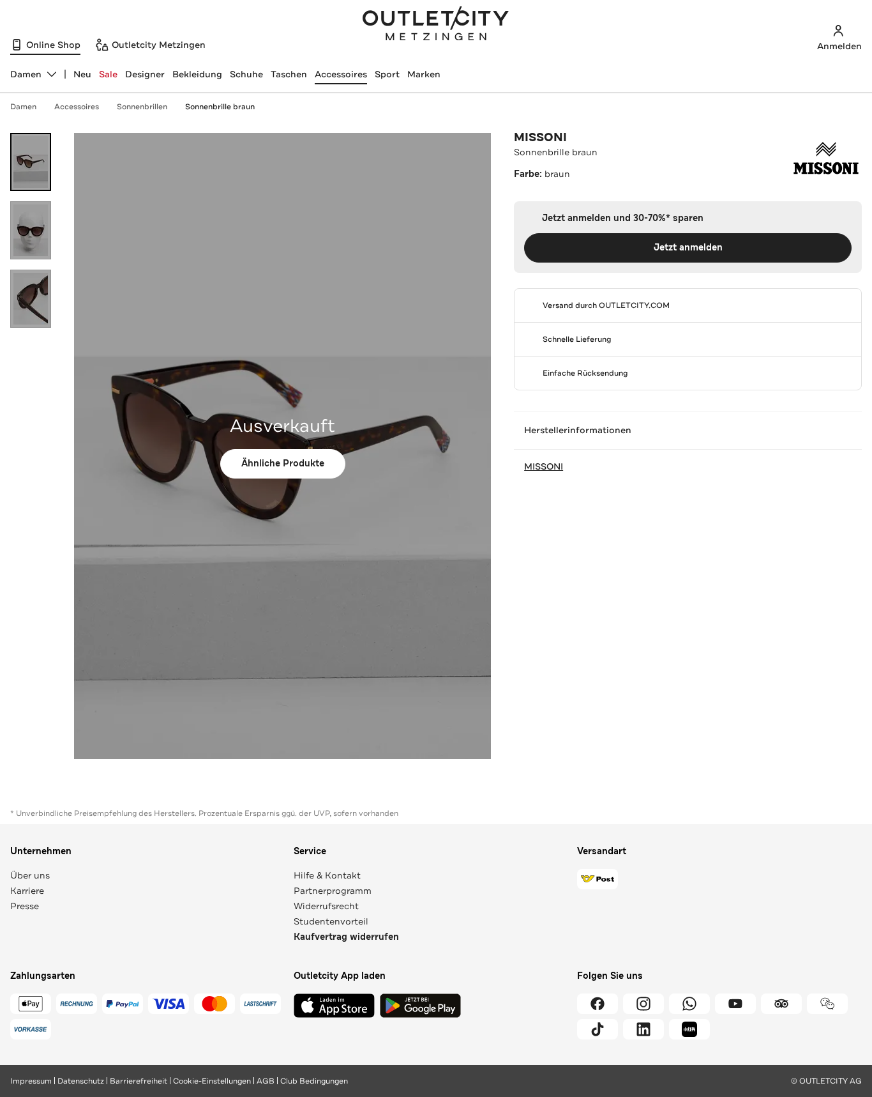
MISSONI (540, 137)
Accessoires (341, 74)
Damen (23, 107)
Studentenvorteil (331, 921)
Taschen (289, 74)
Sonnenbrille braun (220, 107)
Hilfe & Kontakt (327, 875)
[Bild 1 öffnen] (30, 162)
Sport (387, 74)
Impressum (31, 1081)
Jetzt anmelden (688, 248)
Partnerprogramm (333, 890)
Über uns (30, 875)
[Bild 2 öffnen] (30, 230)
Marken (423, 74)
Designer (145, 74)
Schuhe (246, 74)
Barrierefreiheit (138, 1081)
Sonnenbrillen (142, 107)
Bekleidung (197, 74)
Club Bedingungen (314, 1081)
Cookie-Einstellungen (212, 1081)
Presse (24, 906)
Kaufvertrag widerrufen (346, 937)
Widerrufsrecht (326, 906)
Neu (82, 74)
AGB (265, 1081)
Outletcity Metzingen (436, 25)
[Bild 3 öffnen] (30, 299)
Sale (108, 74)
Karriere (27, 890)
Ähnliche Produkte (282, 463)
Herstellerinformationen (577, 430)
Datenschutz (80, 1081)
